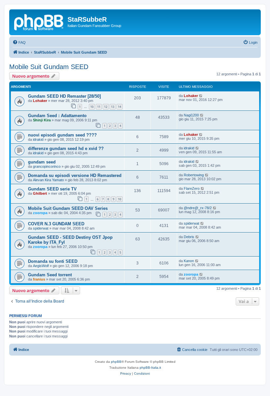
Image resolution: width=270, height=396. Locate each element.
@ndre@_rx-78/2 (198, 208)
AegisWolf (41, 266)
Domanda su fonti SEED (52, 261)
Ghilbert (40, 193)
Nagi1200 (191, 115)
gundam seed (42, 162)
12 (105, 107)
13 (112, 107)
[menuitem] (19, 42)
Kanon (189, 261)
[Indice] (39, 21)
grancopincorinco (47, 166)
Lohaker (40, 101)
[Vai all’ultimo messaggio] (201, 96)
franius (39, 279)
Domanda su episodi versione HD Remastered (75, 175)
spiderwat (40, 228)
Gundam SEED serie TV (52, 188)
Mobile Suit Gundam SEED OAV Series (68, 208)
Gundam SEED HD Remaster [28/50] (64, 96)
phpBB (116, 361)
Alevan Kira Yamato (48, 180)
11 (98, 107)
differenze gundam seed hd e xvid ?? (66, 148)
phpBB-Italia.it (150, 367)
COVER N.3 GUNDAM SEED (56, 223)
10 (92, 107)
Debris (189, 237)
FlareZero (192, 188)
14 (119, 107)
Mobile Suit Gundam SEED (48, 66)
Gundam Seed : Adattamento (57, 115)
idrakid (38, 139)
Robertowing (194, 175)
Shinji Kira (42, 120)
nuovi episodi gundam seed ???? (62, 135)
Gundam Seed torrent (50, 274)
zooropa (40, 213)
